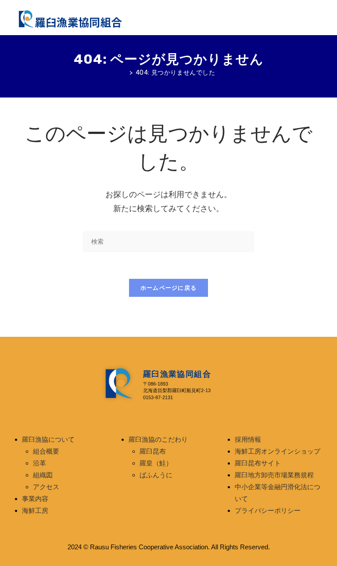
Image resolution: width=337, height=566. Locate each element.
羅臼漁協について (48, 439)
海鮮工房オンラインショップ (277, 451)
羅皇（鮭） (156, 463)
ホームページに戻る (168, 288)
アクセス (46, 487)
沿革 (39, 463)
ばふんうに (156, 475)
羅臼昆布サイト (258, 463)
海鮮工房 (35, 511)
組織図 (43, 475)
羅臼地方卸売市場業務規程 (274, 475)
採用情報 (248, 439)
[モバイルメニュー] (317, 18)
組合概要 (46, 451)
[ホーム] (124, 72)
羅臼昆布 (153, 451)
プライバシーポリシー (268, 511)
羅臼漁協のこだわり (158, 439)
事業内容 (35, 499)
